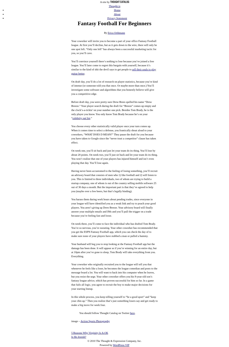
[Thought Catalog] (119, 2)
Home (117, 10)
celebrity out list (81, 118)
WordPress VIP (121, 345)
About (117, 14)
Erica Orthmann (116, 32)
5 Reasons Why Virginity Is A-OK (89, 332)
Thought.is (114, 6)
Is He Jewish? (78, 336)
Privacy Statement (117, 18)
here (132, 313)
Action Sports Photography (95, 321)
